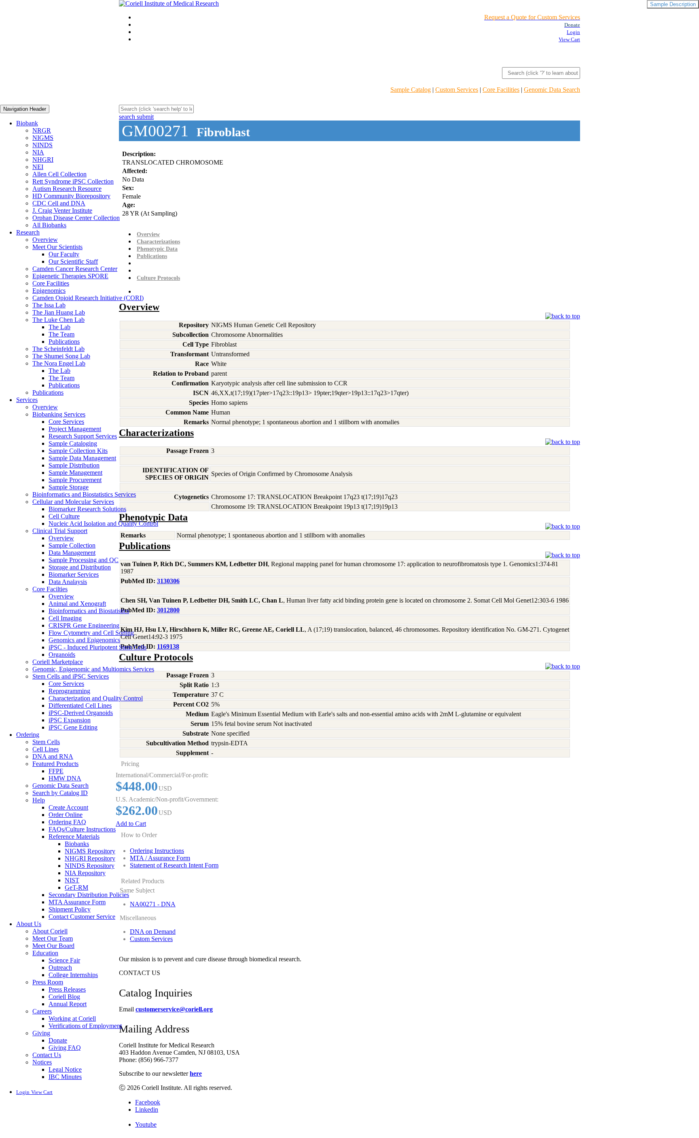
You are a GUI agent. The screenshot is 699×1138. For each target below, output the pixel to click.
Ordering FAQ (67, 822)
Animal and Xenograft (77, 603)
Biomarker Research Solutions (87, 509)
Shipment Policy (70, 909)
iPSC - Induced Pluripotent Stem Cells (97, 647)
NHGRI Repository (90, 858)
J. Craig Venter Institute (62, 210)
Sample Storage (69, 487)
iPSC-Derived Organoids (81, 712)
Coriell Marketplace (57, 661)
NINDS (42, 145)
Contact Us (46, 1054)
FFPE (56, 771)
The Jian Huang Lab (58, 312)
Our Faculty (64, 254)
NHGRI (42, 159)
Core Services (66, 421)
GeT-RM (76, 887)
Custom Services (456, 89)
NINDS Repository (89, 865)
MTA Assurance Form (77, 902)
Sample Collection (72, 545)
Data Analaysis (68, 581)
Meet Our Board (53, 945)
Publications (64, 341)
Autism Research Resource (67, 188)
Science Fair (64, 960)
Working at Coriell (72, 1018)
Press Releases (67, 989)
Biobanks (77, 843)
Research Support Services (83, 436)
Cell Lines (45, 749)
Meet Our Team (52, 938)
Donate (58, 1040)
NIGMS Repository (90, 851)
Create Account (68, 807)
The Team (61, 334)
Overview (45, 239)
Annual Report (68, 1004)
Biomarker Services (74, 574)
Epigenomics (49, 290)
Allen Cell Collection (59, 174)
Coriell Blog (64, 996)
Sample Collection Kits (78, 450)
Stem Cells (46, 741)
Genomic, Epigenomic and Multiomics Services (93, 669)
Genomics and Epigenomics (84, 640)
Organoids (62, 654)
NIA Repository (85, 872)
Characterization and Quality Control (96, 698)
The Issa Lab (49, 305)
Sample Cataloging (73, 443)
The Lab (59, 327)
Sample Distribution (74, 465)
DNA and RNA (52, 756)
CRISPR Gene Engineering (84, 625)
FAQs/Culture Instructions (82, 829)
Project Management (75, 428)
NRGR (41, 130)
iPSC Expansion (70, 720)
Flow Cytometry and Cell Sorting (91, 632)
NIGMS (42, 137)
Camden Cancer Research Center (74, 268)
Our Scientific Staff (73, 261)
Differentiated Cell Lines (80, 705)
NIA (38, 152)
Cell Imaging (65, 618)
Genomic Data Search (552, 89)
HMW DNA (65, 778)
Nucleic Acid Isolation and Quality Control (103, 523)
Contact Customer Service (82, 916)
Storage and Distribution (80, 567)
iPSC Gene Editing (73, 727)
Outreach (60, 967)
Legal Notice (65, 1069)
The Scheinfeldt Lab (58, 348)
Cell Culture (64, 516)
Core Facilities (501, 89)
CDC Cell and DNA (58, 203)
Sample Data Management (82, 458)
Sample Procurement (75, 479)
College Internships (73, 974)
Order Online (66, 814)
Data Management (72, 552)
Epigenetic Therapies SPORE (70, 276)
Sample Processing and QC (84, 559)
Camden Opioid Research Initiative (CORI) (88, 297)
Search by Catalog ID (60, 792)
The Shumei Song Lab (61, 356)
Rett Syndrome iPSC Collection (73, 181)
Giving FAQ (65, 1047)
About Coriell (50, 931)
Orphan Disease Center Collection (76, 217)
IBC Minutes (65, 1076)
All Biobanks (49, 225)
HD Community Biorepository (71, 195)
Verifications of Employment (85, 1025)
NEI (37, 166)
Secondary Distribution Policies (89, 894)
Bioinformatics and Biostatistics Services (84, 494)
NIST (72, 880)
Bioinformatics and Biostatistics (89, 610)
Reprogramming (69, 690)
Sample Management (75, 472)
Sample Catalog (410, 89)
